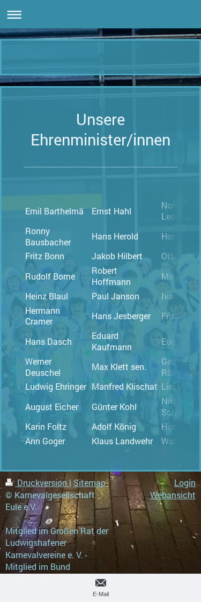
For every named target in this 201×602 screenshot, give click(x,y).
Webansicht (173, 494)
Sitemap (89, 482)
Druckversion (42, 482)
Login (185, 482)
